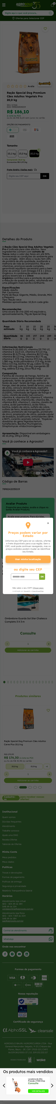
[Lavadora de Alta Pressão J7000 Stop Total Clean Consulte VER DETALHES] (17, 1092)
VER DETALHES (38, 1091)
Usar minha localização (28, 559)
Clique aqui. (38, 588)
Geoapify (27, 591)
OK (42, 576)
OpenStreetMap (37, 591)
